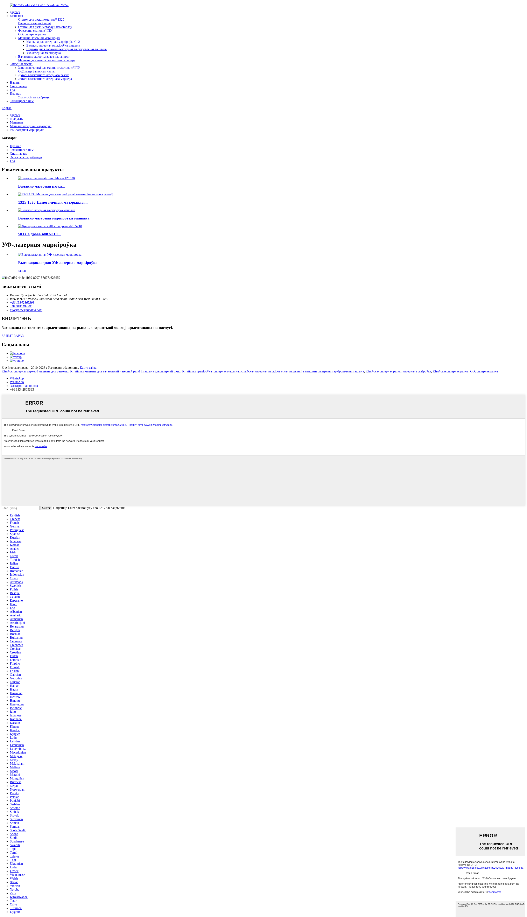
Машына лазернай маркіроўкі (39, 38)
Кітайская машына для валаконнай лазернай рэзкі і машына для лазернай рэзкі (125, 371)
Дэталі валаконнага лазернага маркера (45, 78)
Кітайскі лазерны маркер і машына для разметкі (35, 371)
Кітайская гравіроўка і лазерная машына (210, 371)
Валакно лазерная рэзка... (41, 186)
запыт (22, 270)
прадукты (16, 118)
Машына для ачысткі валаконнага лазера (46, 60)
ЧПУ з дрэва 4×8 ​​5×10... (39, 234)
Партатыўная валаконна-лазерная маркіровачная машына (66, 49)
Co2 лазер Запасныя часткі (36, 71)
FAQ (13, 90)
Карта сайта (88, 367)
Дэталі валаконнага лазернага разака (43, 75)
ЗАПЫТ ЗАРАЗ (13, 335)
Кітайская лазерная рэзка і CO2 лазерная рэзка (465, 371)
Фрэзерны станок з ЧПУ (35, 30)
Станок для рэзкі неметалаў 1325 (41, 19)
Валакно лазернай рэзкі (34, 23)
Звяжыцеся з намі (22, 101)
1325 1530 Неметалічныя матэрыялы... (53, 202)
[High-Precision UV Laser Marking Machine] (50, 254)
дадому (15, 12)
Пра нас (15, 93)
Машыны (16, 16)
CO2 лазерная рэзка (32, 34)
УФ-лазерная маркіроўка (43, 53)
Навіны (15, 82)
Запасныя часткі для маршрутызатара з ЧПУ (49, 67)
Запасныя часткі (21, 64)
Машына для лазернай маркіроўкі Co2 (53, 41)
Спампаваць (18, 86)
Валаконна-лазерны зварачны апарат (44, 56)
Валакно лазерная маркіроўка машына (53, 45)
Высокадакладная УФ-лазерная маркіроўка (58, 262)
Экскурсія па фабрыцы (34, 97)
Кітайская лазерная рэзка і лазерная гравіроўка (398, 371)
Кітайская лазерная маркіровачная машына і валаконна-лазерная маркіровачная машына (302, 371)
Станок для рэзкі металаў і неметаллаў (45, 27)
